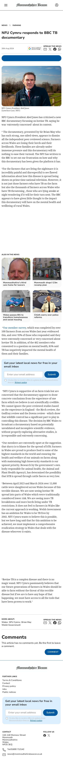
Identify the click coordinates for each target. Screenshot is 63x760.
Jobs (4, 689)
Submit (52, 374)
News (4, 25)
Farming (17, 25)
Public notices (9, 692)
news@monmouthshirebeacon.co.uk (24, 754)
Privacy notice (21, 382)
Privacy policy (9, 686)
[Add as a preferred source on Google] (35, 48)
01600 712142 (17, 749)
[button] (5, 5)
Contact (6, 683)
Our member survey (14, 327)
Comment (53, 652)
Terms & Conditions (12, 680)
